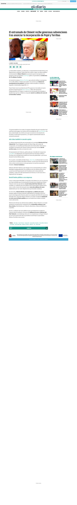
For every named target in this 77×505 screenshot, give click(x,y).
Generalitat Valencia (43, 223)
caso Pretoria (42, 131)
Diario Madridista (56, 11)
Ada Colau (32, 160)
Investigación (33, 11)
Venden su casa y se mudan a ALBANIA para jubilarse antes (47, 3)
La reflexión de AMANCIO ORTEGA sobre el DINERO (15, 3)
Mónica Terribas (24, 80)
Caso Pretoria (21, 223)
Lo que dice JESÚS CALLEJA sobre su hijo (30, 3)
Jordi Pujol (26, 75)
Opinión (45, 11)
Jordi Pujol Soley (18, 224)
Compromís (27, 223)
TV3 (34, 224)
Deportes (27, 11)
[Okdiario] (38, 6)
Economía (23, 11)
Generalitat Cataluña (34, 223)
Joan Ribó (11, 153)
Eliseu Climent (26, 89)
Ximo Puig (38, 224)
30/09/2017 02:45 (12, 64)
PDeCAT (31, 224)
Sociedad (50, 11)
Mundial (41, 11)
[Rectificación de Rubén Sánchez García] (54, 97)
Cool (38, 11)
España (18, 11)
